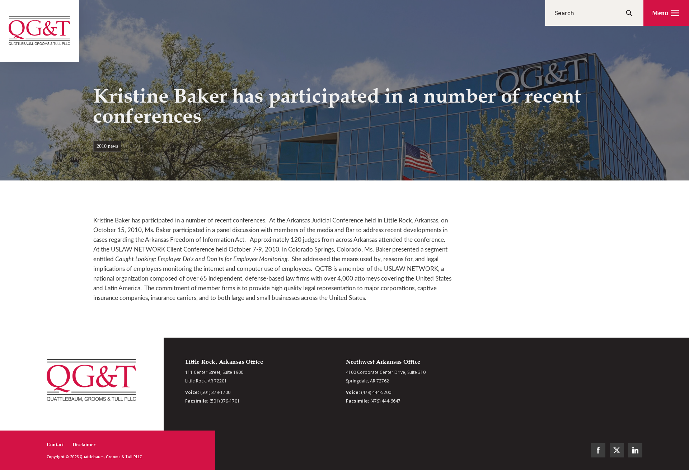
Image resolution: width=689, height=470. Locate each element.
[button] (666, 13)
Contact (55, 444)
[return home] (39, 31)
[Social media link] (598, 450)
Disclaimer (83, 444)
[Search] (629, 13)
